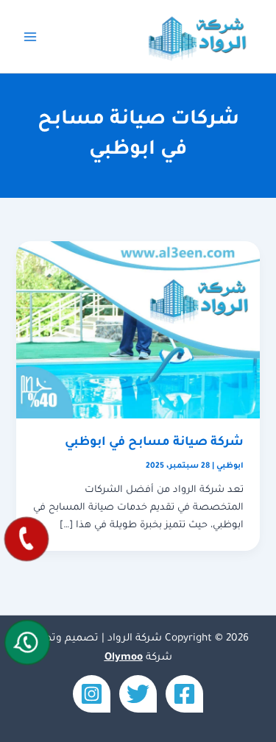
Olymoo (124, 658)
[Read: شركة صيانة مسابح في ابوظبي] (137, 331)
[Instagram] (91, 694)
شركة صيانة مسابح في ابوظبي (154, 443)
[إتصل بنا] (26, 539)
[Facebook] (184, 694)
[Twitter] (138, 694)
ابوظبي (230, 466)
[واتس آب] (27, 642)
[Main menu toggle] (30, 36)
